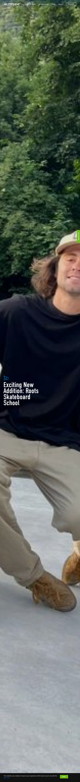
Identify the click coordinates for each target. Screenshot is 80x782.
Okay (64, 776)
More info (7, 778)
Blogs (53, 4)
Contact (60, 4)
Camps (34, 4)
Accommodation (43, 4)
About (27, 4)
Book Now (71, 4)
